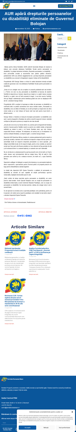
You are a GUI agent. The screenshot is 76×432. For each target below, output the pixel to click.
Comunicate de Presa (63, 57)
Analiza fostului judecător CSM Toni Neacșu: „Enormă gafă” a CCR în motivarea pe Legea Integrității (39, 251)
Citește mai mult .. (10, 274)
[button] (72, 412)
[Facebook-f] (69, 1)
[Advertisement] (64, 88)
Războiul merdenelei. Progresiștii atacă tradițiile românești (15, 250)
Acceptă (27, 427)
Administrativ (62, 47)
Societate (61, 50)
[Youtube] (66, 1)
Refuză (46, 427)
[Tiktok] (71, 1)
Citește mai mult (9, 199)
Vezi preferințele (64, 427)
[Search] (69, 38)
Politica (37, 29)
